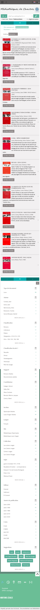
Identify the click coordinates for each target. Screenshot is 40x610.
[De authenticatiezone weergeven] (6, 2)
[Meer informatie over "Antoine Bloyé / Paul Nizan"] (6, 263)
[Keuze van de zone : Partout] (4, 16)
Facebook (5, 588)
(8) (19, 480)
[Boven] (37, 574)
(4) (19, 343)
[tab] (3, 582)
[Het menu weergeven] (2, 2)
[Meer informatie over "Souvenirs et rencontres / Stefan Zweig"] (6, 118)
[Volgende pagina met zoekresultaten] (32, 23)
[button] (33, 2)
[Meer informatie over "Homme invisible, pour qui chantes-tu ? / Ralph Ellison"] (6, 239)
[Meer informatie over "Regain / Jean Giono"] (6, 168)
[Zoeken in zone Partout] (36, 16)
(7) (19, 569)
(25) (19, 318)
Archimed (16, 608)
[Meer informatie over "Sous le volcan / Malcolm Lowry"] (6, 218)
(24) (19, 402)
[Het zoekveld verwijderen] (32, 16)
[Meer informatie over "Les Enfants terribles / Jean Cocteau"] (6, 94)
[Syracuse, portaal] (20, 9)
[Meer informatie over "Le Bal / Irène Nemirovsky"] (6, 143)
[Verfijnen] (20, 23)
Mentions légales (6, 597)
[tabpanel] (20, 297)
